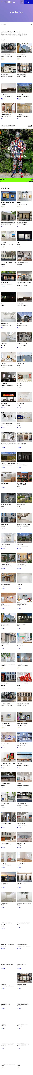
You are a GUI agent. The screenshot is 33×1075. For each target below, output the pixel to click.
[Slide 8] (30, 176)
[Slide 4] (14, 176)
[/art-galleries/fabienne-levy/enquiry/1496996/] (9, 2)
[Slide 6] (22, 176)
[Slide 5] (18, 176)
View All (3, 39)
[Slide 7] (26, 176)
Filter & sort (3, 24)
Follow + (3, 59)
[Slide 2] (7, 176)
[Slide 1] (2, 176)
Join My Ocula (28, 2)
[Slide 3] (11, 176)
